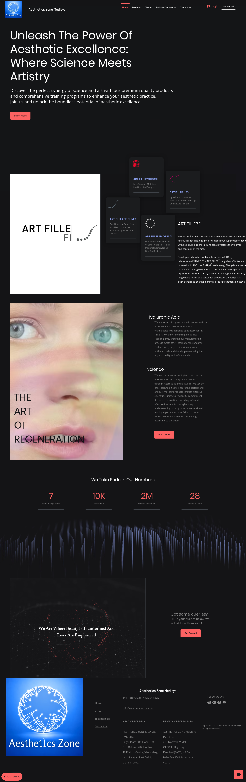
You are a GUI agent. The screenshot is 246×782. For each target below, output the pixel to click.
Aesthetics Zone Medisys (46, 9)
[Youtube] (224, 702)
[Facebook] (219, 702)
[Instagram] (209, 702)
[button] (136, 6)
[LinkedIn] (214, 702)
